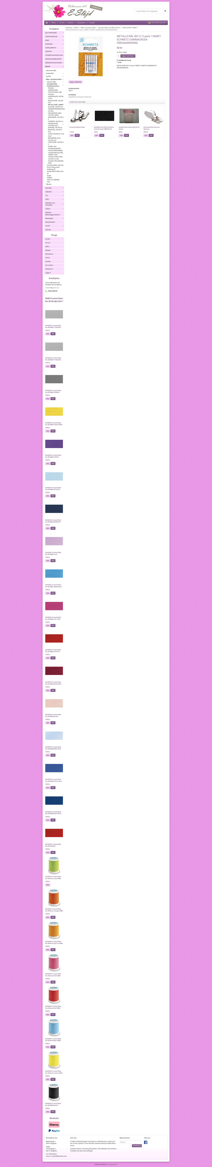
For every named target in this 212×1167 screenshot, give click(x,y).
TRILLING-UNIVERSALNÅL (53, 89)
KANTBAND (49, 44)
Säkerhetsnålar (51, 70)
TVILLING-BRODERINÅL (55, 151)
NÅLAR (47, 66)
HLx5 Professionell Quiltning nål (53, 168)
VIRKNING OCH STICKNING (50, 204)
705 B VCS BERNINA (53, 180)
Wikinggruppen (112, 1164)
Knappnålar (50, 73)
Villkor (53, 23)
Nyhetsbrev (81, 23)
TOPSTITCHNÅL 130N (55, 92)
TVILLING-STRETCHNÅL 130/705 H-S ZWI (55, 158)
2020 (48, 182)
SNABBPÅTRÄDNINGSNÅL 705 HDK (56, 110)
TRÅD (47, 199)
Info (47, 334)
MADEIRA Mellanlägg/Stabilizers (52, 214)
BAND (47, 40)
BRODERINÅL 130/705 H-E (56, 118)
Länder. (47, 239)
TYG (46, 196)
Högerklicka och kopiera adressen (79, 97)
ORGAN (49, 178)
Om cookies (49, 265)
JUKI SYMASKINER (51, 33)
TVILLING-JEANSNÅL (54, 148)
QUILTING (48, 188)
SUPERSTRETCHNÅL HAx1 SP (55, 172)
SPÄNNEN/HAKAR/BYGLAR (53, 55)
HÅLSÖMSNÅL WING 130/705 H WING (55, 114)
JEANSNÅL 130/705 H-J (55, 128)
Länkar (47, 258)
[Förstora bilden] (90, 57)
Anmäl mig (137, 1146)
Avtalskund (49, 269)
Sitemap (48, 230)
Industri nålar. (51, 82)
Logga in (48, 273)
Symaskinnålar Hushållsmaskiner (53, 85)
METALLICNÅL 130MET (56, 105)
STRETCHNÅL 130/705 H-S (56, 143)
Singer (49, 176)
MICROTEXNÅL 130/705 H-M (55, 102)
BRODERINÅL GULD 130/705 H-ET (54, 139)
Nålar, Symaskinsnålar (54, 79)
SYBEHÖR (48, 192)
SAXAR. (47, 226)
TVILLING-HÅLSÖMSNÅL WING (56, 162)
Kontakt (92, 23)
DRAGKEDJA (49, 218)
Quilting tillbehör (50, 48)
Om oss (61, 23)
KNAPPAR (48, 51)
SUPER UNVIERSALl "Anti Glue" (56, 135)
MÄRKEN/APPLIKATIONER (53, 63)
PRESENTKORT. (50, 222)
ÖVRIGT (47, 209)
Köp (53, 334)
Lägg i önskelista (75, 82)
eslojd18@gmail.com (52, 288)
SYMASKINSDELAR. (51, 36)
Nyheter (71, 23)
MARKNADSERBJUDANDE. (53, 59)
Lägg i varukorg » (128, 56)
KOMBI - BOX (52, 146)
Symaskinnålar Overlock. (55, 165)
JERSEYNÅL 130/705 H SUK (55, 131)
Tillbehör (49, 184)
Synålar (48, 76)
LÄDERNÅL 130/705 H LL (55, 121)
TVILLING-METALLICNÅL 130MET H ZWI (55, 154)
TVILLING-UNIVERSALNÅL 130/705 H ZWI (55, 96)
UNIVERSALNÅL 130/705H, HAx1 (53, 124)
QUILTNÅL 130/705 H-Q (55, 107)
